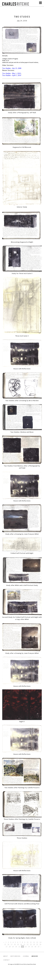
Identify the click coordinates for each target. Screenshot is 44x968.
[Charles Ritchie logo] (15, 5)
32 (22, 947)
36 (35, 947)
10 (27, 942)
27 (6, 947)
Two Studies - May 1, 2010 (11, 73)
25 (37, 944)
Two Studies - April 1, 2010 (11, 75)
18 (15, 944)
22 (27, 944)
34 (29, 947)
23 (31, 944)
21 (24, 944)
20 (21, 944)
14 (40, 942)
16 (8, 944)
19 (18, 944)
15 (5, 944)
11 (31, 942)
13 (37, 942)
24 (34, 944)
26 (40, 944)
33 (26, 947)
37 (38, 947)
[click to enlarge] (22, 40)
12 (34, 942)
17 (11, 944)
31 (19, 947)
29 (13, 947)
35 (32, 947)
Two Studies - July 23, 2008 (11, 68)
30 (16, 947)
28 (10, 947)
